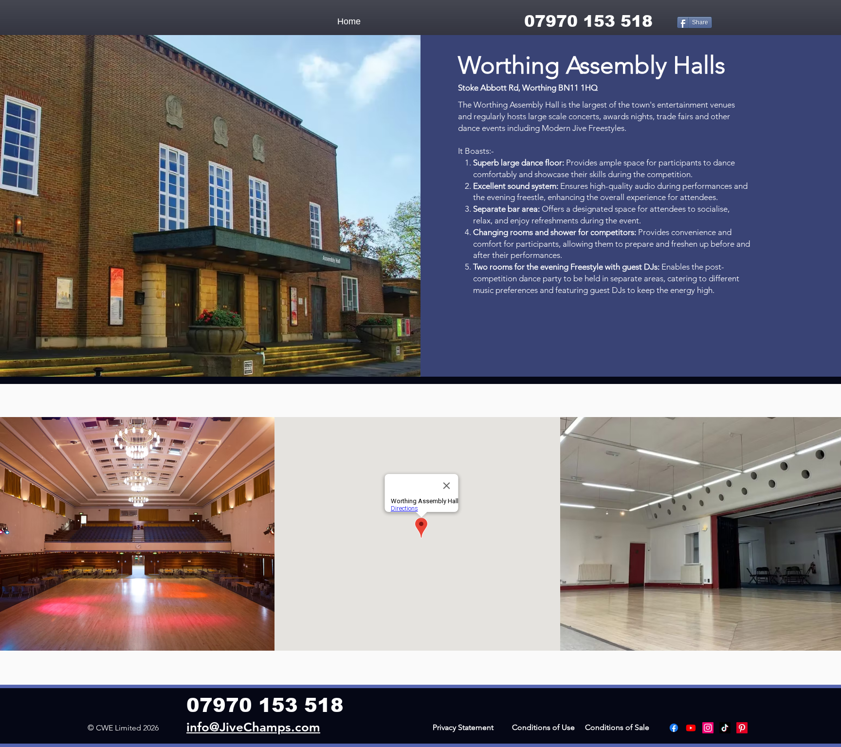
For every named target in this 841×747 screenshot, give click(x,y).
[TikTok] (725, 727)
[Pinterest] (742, 727)
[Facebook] (673, 727)
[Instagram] (707, 727)
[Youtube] (690, 727)
